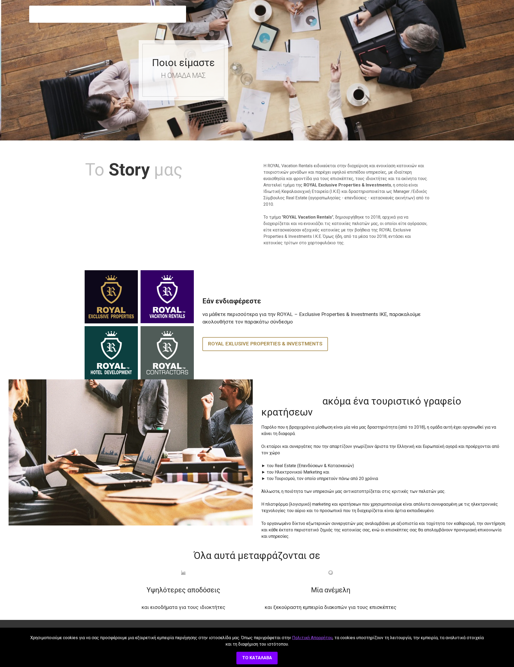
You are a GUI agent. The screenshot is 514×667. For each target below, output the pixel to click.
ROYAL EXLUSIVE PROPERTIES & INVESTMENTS (265, 344)
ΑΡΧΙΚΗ (93, 14)
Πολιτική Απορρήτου (312, 637)
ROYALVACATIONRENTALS (62, 14)
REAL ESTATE (159, 14)
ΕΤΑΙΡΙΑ (120, 14)
